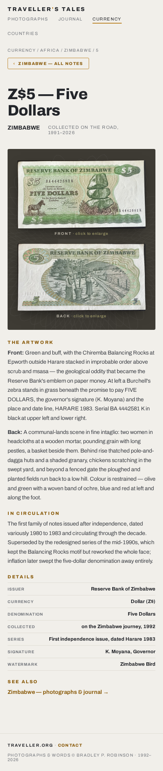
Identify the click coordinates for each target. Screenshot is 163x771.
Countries (23, 33)
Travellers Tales (47, 9)
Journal (70, 19)
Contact (70, 745)
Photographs (28, 19)
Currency (107, 19)
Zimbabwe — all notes (48, 63)
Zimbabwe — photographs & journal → (58, 692)
